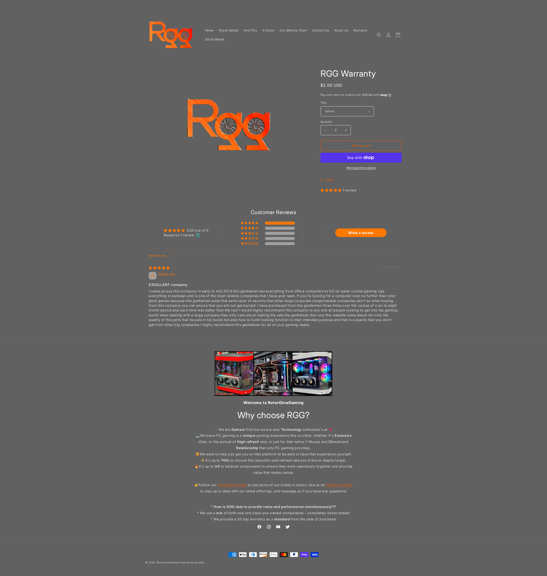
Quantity (326, 121)
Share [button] (329, 180)
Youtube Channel (232, 485)
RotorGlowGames (167, 562)
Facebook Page (339, 485)
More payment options (361, 167)
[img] (159, 268)
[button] (379, 35)
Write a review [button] (360, 233)
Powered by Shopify (191, 562)
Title (323, 102)
